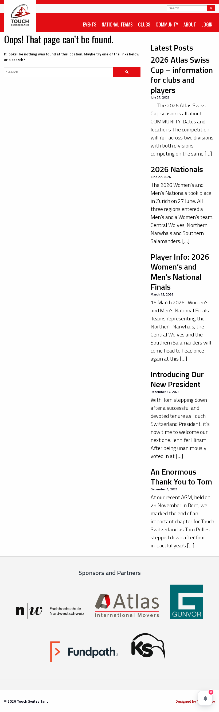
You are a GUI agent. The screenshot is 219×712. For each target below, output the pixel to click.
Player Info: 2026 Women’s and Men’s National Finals (180, 272)
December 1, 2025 (164, 489)
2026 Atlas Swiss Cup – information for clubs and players (182, 75)
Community (167, 24)
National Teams (117, 24)
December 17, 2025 (165, 391)
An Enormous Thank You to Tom (181, 476)
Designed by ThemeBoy (195, 701)
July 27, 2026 (160, 97)
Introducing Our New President (177, 379)
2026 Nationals (177, 169)
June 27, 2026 (161, 176)
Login (206, 24)
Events (89, 24)
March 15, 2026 (162, 294)
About (189, 24)
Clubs (144, 24)
